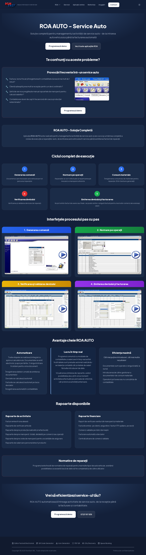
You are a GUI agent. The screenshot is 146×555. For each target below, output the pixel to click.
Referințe (91, 5)
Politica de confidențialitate (123, 551)
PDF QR (77, 543)
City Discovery (90, 543)
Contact (113, 5)
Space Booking (106, 543)
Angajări (102, 5)
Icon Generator (64, 543)
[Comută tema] (139, 5)
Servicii (67, 5)
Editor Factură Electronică (24, 543)
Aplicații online (79, 5)
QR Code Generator (46, 543)
